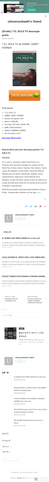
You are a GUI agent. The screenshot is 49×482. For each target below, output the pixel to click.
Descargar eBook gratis (11, 138)
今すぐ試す (31, 10)
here (38, 192)
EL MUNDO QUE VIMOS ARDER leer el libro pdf (21, 238)
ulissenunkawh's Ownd (24, 21)
